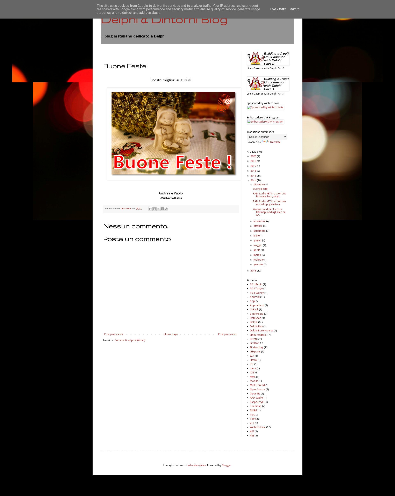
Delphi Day (256, 326)
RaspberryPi (257, 402)
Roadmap (255, 406)
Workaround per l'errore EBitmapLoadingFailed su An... (269, 212)
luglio (256, 235)
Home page (171, 334)
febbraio (258, 259)
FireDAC (254, 343)
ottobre (258, 226)
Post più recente (113, 334)
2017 (254, 166)
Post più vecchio (227, 334)
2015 (254, 175)
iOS (252, 372)
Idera (253, 368)
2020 (254, 156)
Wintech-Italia (258, 427)
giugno (257, 240)
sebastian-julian (197, 465)
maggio (258, 245)
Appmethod (257, 305)
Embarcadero (258, 335)
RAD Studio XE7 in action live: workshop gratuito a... (269, 203)
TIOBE (253, 410)
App (252, 301)
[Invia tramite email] (151, 209)
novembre (259, 221)
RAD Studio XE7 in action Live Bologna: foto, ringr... (269, 195)
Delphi (254, 322)
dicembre (259, 184)
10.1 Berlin (256, 284)
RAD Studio (256, 397)
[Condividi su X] (158, 209)
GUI (252, 356)
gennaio (258, 264)
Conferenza (257, 314)
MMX (253, 377)
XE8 (252, 435)
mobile (254, 381)
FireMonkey (256, 347)
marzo (257, 255)
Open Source (257, 389)
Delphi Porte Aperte (261, 330)
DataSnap (255, 318)
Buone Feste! (260, 189)
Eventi (253, 339)
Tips (252, 414)
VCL (252, 423)
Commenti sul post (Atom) (130, 340)
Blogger (226, 465)
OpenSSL (255, 393)
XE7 (252, 431)
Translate (275, 142)
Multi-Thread (257, 385)
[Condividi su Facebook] (162, 209)
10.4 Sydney (257, 293)
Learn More (278, 9)
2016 (254, 170)
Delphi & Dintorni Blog (164, 19)
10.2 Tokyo (256, 288)
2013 (254, 270)
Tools (253, 418)
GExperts (255, 351)
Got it (294, 9)
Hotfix (253, 360)
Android (255, 297)
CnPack (254, 309)
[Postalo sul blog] (154, 209)
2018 (254, 161)
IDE (252, 364)
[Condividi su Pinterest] (166, 209)
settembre (259, 231)
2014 (254, 180)
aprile (257, 250)
